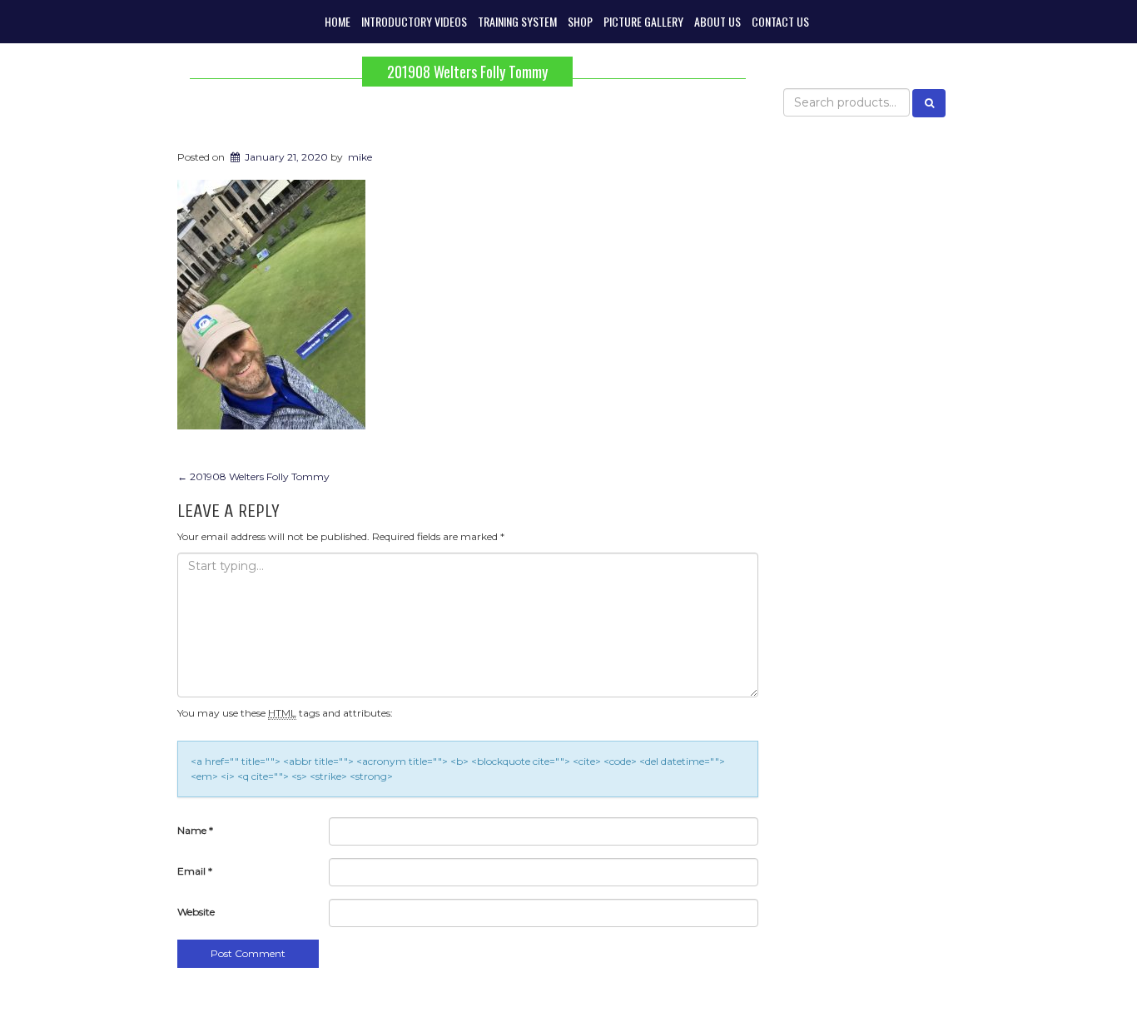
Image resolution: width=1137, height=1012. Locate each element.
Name (195, 830)
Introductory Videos (414, 21)
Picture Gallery (643, 21)
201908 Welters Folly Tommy (467, 71)
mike (360, 157)
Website (196, 911)
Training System (517, 21)
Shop (580, 21)
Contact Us (780, 21)
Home (337, 21)
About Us (717, 21)
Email (194, 871)
